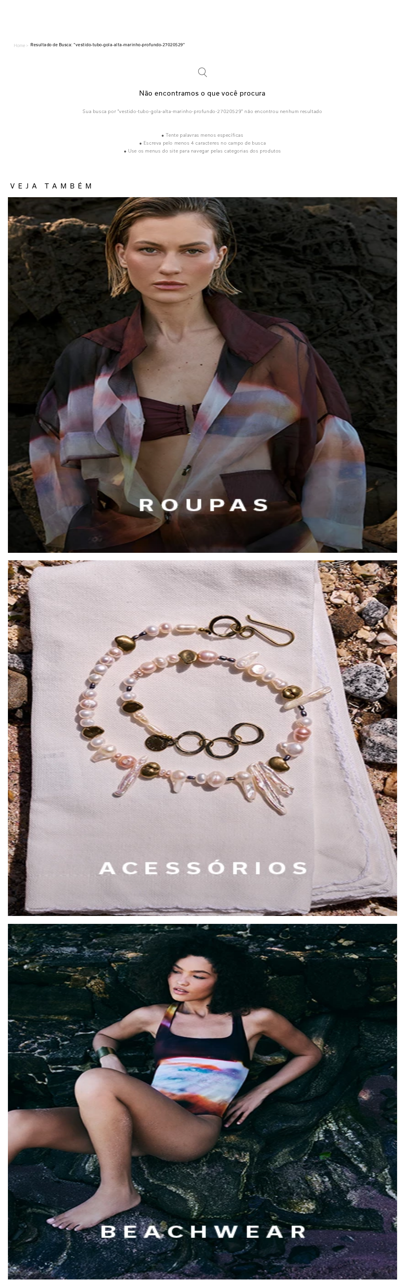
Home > (21, 45)
